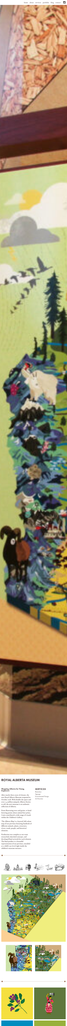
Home (26, 2)
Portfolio (46, 2)
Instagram (64, 2)
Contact (58, 2)
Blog (52, 2)
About (32, 2)
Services (38, 2)
